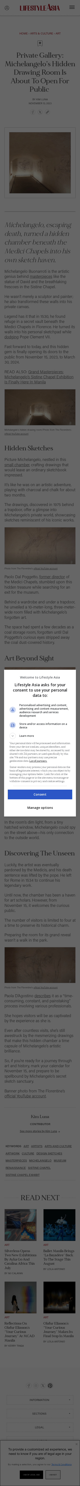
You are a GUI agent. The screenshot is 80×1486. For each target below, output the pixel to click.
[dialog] (40, 743)
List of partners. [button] (38, 761)
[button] (40, 736)
